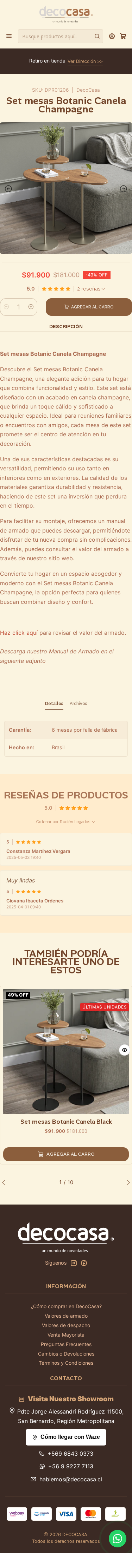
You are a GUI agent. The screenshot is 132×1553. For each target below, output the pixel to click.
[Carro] (123, 36)
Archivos (78, 703)
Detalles (54, 703)
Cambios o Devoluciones (66, 1354)
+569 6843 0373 (70, 1453)
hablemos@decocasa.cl (70, 1479)
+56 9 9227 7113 (70, 1466)
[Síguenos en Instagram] (73, 1262)
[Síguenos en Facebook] (83, 1262)
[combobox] (60, 36)
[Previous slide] (7, 189)
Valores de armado (66, 1316)
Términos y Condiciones (66, 1363)
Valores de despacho (66, 1325)
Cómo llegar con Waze (70, 1437)
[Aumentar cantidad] (31, 307)
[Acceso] (112, 36)
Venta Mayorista (66, 1335)
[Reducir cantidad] (6, 307)
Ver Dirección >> (85, 61)
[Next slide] (125, 189)
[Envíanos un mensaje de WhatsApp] (117, 1538)
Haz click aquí (19, 632)
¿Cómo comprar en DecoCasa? (66, 1306)
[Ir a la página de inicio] (66, 14)
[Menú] (9, 36)
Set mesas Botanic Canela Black (66, 1121)
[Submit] (97, 36)
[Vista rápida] (124, 1050)
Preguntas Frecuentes (66, 1344)
